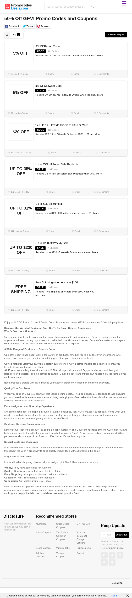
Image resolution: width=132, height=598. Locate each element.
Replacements (83, 548)
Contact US (117, 583)
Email (76, 74)
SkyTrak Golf (83, 524)
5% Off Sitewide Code (48, 85)
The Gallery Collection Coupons (62, 536)
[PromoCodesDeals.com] (18, 6)
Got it (114, 595)
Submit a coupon (116, 34)
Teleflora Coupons (40, 555)
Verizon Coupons (60, 555)
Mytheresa (41, 524)
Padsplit (80, 553)
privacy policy (116, 548)
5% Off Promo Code (47, 46)
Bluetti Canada (43, 548)
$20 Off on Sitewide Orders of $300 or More (61, 125)
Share (51, 74)
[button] (12, 26)
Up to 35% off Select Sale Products (56, 164)
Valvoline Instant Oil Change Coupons (81, 537)
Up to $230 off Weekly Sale (52, 243)
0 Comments (102, 74)
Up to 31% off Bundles (49, 203)
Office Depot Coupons (62, 526)
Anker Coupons (43, 532)
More (100, 55)
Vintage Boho (63, 548)
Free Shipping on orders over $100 (56, 282)
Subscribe (122, 535)
